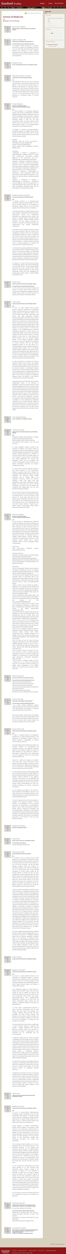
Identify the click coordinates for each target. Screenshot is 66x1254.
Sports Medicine (53, 46)
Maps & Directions (22, 1250)
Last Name (48, 29)
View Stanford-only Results (34, 13)
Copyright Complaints (51, 1250)
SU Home (14, 1250)
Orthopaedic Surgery (52, 44)
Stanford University (6, 1252)
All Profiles (48, 15)
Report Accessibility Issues (57, 1244)
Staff (49, 22)
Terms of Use (41, 1250)
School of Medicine (50, 41)
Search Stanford (32, 1250)
